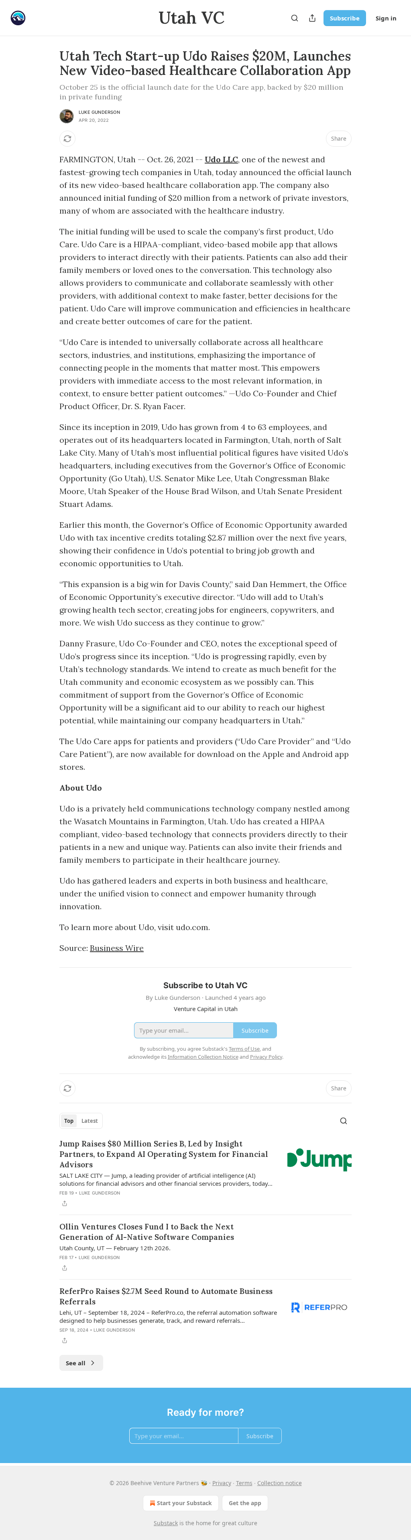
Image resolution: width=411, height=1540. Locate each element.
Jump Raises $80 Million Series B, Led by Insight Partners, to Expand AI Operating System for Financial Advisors (163, 1154)
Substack (166, 1523)
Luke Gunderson (99, 112)
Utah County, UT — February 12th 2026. (115, 1248)
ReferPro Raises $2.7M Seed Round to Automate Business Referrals (166, 1296)
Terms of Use (244, 1048)
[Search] (295, 18)
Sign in (386, 18)
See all (75, 1363)
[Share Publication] (312, 18)
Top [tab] (68, 1120)
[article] (205, 1173)
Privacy (221, 1483)
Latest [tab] (89, 1120)
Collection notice (279, 1483)
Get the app (245, 1503)
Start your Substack (184, 1503)
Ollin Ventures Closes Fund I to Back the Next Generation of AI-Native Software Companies (146, 1232)
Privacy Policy (266, 1056)
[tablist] (81, 1121)
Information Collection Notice (203, 1056)
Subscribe (345, 18)
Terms (244, 1483)
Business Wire (117, 948)
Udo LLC (221, 159)
